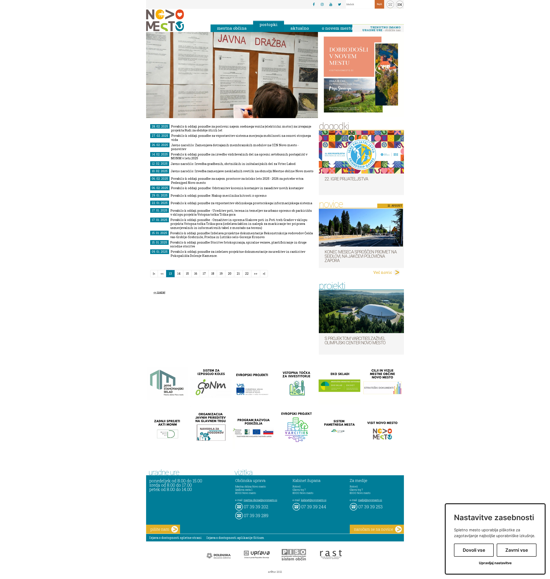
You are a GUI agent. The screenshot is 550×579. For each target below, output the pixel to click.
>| (264, 273)
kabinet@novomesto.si (313, 500)
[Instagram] (322, 4)
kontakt (390, 4)
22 (247, 273)
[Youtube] (331, 4)
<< (161, 273)
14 (178, 273)
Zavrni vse (516, 550)
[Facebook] (313, 4)
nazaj (161, 292)
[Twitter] (339, 4)
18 (212, 273)
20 (229, 273)
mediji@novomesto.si (370, 500)
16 (195, 273)
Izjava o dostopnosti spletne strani (175, 538)
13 (172, 273)
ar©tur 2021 (275, 571)
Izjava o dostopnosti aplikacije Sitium (235, 538)
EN (399, 4)
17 (204, 273)
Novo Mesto (175, 20)
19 (221, 273)
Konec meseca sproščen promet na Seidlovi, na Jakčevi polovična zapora (361, 256)
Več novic (382, 272)
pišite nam (159, 529)
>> (255, 273)
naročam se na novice (373, 529)
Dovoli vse (474, 550)
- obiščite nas (381, 28)
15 (187, 273)
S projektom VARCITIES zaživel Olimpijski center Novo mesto (355, 340)
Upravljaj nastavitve (495, 563)
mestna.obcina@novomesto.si (260, 500)
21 (238, 273)
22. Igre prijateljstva (346, 178)
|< (154, 273)
